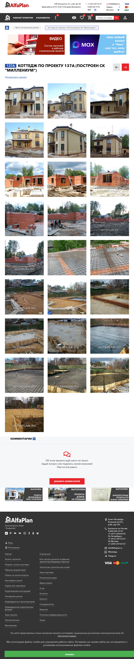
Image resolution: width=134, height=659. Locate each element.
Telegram (112, 556)
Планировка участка (13, 596)
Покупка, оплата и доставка (17, 564)
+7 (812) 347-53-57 (95, 4)
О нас (42, 588)
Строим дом (45, 554)
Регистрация (14, 547)
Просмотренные (12, 620)
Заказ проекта (11, 615)
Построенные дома (48, 578)
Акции (42, 620)
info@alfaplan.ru (114, 4)
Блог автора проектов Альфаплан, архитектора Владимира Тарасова (55, 560)
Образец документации (15, 570)
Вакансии (44, 609)
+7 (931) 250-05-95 (117, 534)
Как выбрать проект (14, 580)
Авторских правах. (67, 636)
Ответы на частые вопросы (17, 575)
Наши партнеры (47, 572)
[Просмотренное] (74, 17)
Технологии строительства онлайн (55, 567)
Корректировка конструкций (17, 591)
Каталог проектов (23, 18)
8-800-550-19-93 (94, 7)
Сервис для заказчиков (15, 586)
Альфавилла (43, 18)
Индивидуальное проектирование (20, 601)
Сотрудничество (47, 604)
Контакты (44, 593)
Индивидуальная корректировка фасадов (19, 608)
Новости (43, 599)
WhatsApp (112, 552)
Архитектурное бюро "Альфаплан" (14, 526)
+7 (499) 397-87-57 (117, 544)
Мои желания (11, 625)
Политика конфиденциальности (53, 615)
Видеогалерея (46, 583)
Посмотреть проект (16, 77)
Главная (8, 554)
